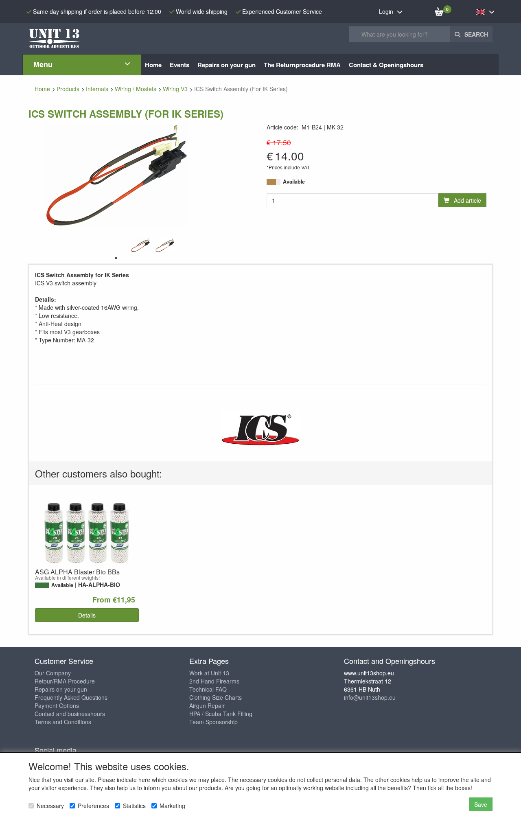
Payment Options (57, 705)
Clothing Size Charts (215, 697)
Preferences (93, 806)
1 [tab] (116, 258)
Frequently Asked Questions (71, 697)
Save (480, 804)
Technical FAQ (208, 689)
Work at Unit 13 (209, 673)
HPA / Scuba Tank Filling (220, 714)
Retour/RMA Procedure (65, 681)
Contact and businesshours (70, 714)
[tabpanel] (140, 245)
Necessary (50, 806)
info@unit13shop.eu (370, 697)
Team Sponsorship (213, 722)
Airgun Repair (207, 705)
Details (87, 615)
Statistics (134, 806)
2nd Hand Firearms (214, 681)
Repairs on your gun (61, 689)
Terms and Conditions (63, 722)
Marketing (172, 806)
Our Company (53, 673)
